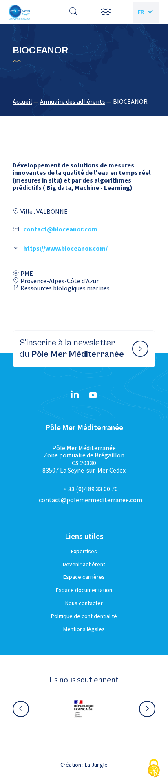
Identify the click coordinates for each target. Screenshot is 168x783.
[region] (84, 101)
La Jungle (96, 764)
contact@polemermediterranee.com (90, 500)
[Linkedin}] (75, 395)
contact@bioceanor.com (60, 229)
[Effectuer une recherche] (73, 12)
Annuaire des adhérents (72, 101)
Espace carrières (84, 577)
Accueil (22, 101)
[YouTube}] (93, 395)
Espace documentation (84, 590)
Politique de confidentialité (84, 616)
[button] (105, 12)
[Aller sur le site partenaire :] (31, 708)
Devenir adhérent (84, 564)
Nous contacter (84, 603)
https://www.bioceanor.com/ (65, 248)
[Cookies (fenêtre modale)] (153, 769)
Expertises (84, 551)
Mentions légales (84, 629)
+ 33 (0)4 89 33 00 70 (90, 489)
